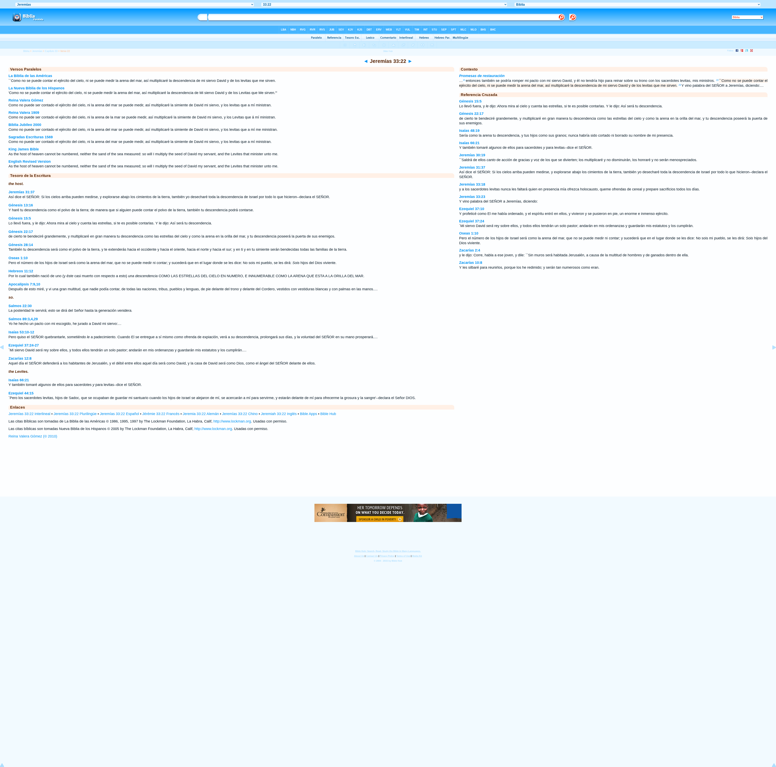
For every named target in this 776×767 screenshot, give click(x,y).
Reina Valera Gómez (25, 100)
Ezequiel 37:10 (471, 209)
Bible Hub (328, 414)
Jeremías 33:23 (472, 197)
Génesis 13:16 (20, 205)
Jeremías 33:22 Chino (240, 414)
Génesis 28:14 (20, 245)
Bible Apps (308, 414)
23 (680, 85)
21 (464, 80)
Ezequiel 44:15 (21, 393)
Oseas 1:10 (18, 258)
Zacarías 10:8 (470, 263)
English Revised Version (29, 162)
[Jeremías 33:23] (771, 356)
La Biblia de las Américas (30, 76)
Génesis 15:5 (19, 218)
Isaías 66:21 (18, 380)
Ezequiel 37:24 (471, 221)
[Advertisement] (388, 471)
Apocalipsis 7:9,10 (24, 284)
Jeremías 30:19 (472, 155)
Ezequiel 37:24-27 (23, 345)
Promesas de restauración (482, 76)
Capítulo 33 (51, 51)
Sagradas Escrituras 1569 (30, 137)
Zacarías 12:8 (20, 358)
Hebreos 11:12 (20, 271)
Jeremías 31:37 (21, 192)
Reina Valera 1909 (23, 113)
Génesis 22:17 (20, 232)
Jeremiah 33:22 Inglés (279, 414)
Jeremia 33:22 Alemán (201, 414)
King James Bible (23, 149)
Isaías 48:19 (469, 131)
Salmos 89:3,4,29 (23, 319)
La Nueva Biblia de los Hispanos (36, 88)
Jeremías (37, 51)
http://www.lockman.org (232, 421)
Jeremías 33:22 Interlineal (29, 414)
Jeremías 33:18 (472, 184)
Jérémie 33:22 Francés (160, 414)
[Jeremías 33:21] (5, 356)
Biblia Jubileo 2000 (24, 125)
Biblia (26, 51)
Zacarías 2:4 (469, 250)
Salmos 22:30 (20, 306)
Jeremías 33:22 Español (119, 414)
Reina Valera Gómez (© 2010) (32, 436)
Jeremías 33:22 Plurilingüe (75, 414)
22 (717, 80)
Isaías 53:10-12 (21, 332)
